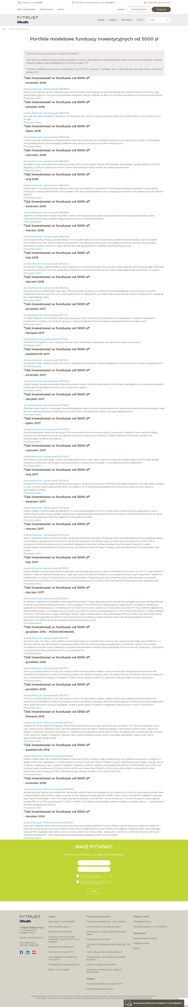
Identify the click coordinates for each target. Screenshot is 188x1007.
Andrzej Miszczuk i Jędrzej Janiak (41, 89)
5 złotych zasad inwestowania (101, 964)
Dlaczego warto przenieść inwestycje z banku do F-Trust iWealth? (63, 939)
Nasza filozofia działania (60, 931)
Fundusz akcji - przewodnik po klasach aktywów (106, 958)
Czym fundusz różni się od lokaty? (103, 926)
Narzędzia (126, 20)
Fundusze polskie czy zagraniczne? (104, 984)
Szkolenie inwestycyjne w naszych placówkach (103, 970)
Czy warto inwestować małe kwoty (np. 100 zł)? (108, 945)
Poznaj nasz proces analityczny (64, 964)
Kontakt (121, 9)
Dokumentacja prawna (145, 938)
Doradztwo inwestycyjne (61, 947)
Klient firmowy (46, 9)
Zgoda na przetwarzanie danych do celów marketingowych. (95, 882)
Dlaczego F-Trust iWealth (61, 921)
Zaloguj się (161, 9)
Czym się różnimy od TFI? (61, 952)
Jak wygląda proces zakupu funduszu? (62, 958)
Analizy (112, 20)
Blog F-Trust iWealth (59, 969)
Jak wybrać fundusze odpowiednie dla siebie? (106, 932)
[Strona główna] (27, 19)
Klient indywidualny (26, 9)
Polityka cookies (141, 943)
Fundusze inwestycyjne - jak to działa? (105, 921)
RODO (136, 948)
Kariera (60, 9)
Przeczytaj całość (32, 98)
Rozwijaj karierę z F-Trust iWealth (150, 926)
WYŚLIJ (94, 891)
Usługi (100, 20)
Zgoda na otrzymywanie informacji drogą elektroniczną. (95, 876)
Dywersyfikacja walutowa (99, 989)
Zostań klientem (139, 9)
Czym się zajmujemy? (59, 926)
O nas (140, 20)
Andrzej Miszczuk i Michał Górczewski (43, 722)
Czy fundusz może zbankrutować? (104, 952)
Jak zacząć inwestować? (98, 939)
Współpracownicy (142, 921)
